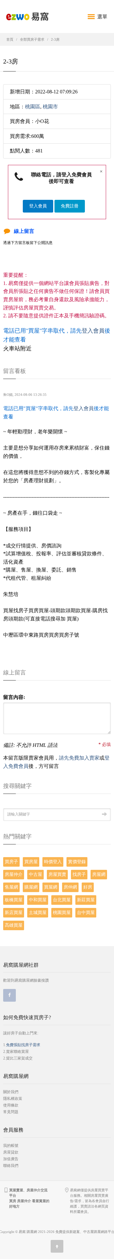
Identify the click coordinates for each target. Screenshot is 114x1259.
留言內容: (14, 697)
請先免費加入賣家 (79, 758)
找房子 (79, 874)
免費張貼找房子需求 (23, 1045)
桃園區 (32, 106)
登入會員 (38, 206)
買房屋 (31, 861)
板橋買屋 (13, 899)
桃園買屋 (62, 912)
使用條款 (10, 1105)
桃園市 (50, 106)
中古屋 (35, 874)
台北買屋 (62, 899)
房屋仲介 (13, 874)
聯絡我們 (10, 1165)
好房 (87, 887)
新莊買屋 (86, 899)
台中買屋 (86, 912)
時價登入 (53, 861)
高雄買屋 (13, 925)
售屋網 (11, 887)
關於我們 (10, 1092)
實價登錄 (77, 861)
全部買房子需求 (32, 39)
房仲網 (70, 887)
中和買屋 (38, 899)
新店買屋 (13, 912)
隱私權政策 (12, 1098)
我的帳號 (10, 1145)
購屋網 (31, 887)
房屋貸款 (10, 1152)
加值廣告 (10, 1159)
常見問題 (10, 1112)
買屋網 (50, 887)
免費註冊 (70, 206)
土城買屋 (38, 912)
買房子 (11, 861)
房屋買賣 (57, 874)
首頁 (9, 39)
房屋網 (98, 874)
